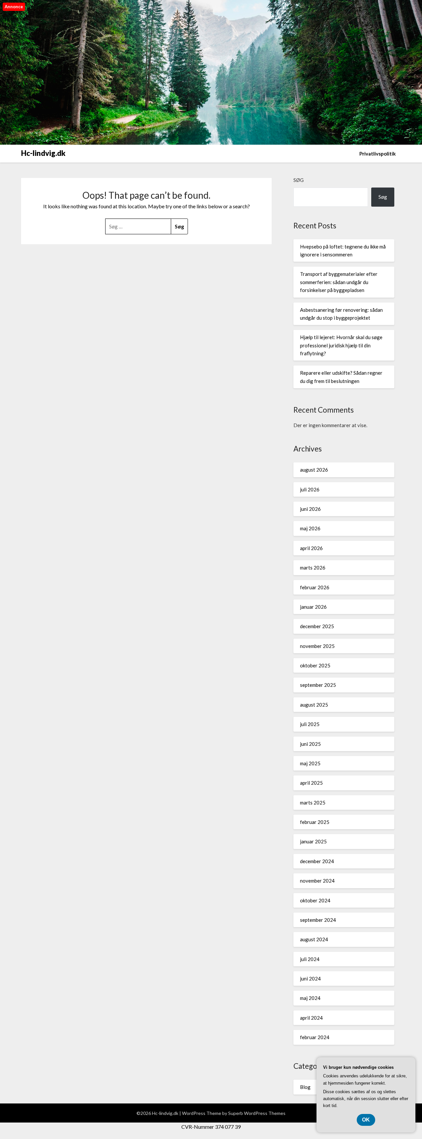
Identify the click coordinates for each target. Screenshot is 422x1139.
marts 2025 (312, 802)
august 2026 (314, 470)
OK (366, 1120)
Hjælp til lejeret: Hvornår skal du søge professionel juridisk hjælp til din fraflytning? (341, 345)
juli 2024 (309, 959)
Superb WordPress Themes (257, 1113)
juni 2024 (310, 978)
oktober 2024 (315, 900)
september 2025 (318, 685)
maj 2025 (310, 763)
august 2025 (314, 705)
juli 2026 (309, 489)
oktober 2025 (315, 665)
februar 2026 (314, 587)
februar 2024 (314, 1037)
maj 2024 (310, 998)
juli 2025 (309, 724)
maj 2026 (310, 528)
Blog (305, 1087)
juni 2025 (310, 744)
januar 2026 (313, 607)
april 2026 (311, 548)
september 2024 (318, 920)
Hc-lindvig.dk (43, 153)
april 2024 (311, 1018)
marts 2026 (312, 567)
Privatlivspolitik (377, 154)
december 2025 (317, 626)
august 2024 (314, 939)
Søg (298, 180)
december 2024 (317, 861)
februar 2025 (314, 822)
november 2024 (317, 881)
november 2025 (317, 646)
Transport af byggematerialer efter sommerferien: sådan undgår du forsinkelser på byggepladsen (338, 282)
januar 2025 (313, 841)
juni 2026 (310, 509)
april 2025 (311, 783)
